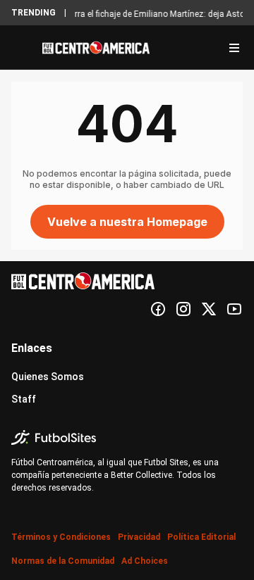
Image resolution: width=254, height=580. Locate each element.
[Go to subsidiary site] (127, 437)
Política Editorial (201, 537)
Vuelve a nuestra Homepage (127, 222)
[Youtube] (234, 309)
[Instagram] (183, 309)
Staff (23, 399)
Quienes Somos (47, 376)
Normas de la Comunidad (62, 561)
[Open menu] (234, 47)
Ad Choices (144, 561)
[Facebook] (158, 309)
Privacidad (139, 537)
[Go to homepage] (96, 47)
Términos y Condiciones (61, 537)
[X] (208, 309)
